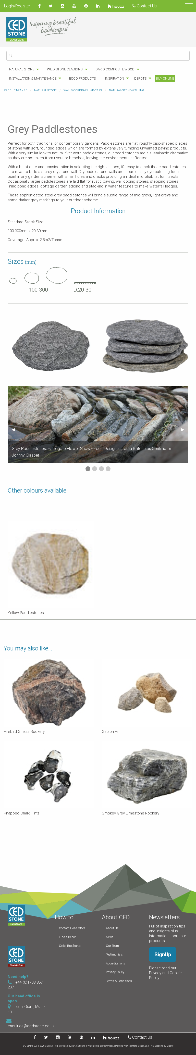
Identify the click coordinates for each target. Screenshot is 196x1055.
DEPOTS (140, 78)
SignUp (162, 954)
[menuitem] (23, 69)
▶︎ (184, 429)
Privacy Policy (115, 972)
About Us (112, 928)
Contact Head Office (72, 928)
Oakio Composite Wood (114, 69)
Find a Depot (67, 937)
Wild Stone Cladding (65, 69)
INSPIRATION (114, 78)
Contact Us (146, 6)
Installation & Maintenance (32, 78)
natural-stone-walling (126, 90)
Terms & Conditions (119, 981)
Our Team (112, 946)
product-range (15, 90)
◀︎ (15, 429)
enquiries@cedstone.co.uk (31, 1026)
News (109, 937)
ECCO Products (82, 78)
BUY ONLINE (165, 78)
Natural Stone (21, 69)
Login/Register (17, 6)
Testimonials (114, 954)
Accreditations (115, 963)
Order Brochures (70, 946)
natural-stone (45, 90)
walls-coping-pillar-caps (83, 90)
